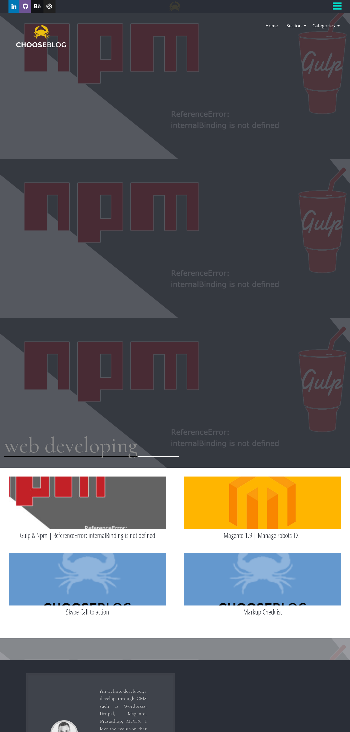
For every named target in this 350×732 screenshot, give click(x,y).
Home (272, 26)
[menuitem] (271, 25)
